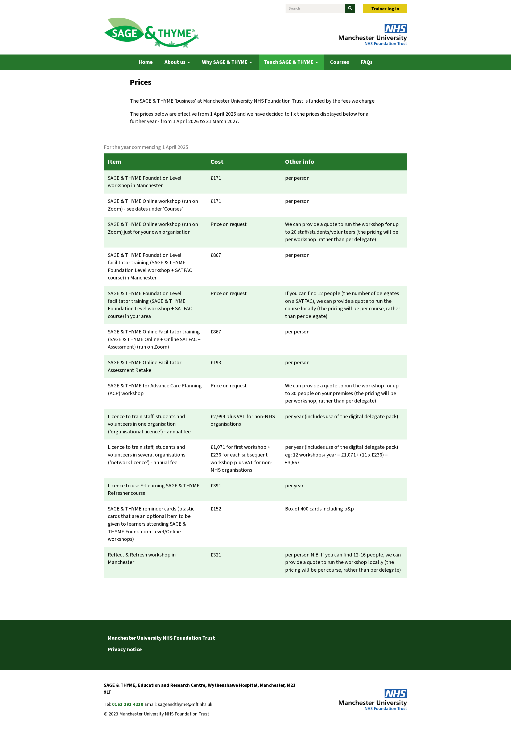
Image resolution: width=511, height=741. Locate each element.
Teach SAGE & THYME (289, 62)
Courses (339, 62)
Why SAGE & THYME (225, 62)
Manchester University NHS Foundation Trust (161, 638)
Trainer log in (385, 9)
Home (146, 62)
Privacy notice (125, 649)
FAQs (367, 62)
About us (175, 62)
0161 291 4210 (127, 704)
